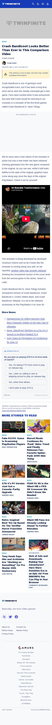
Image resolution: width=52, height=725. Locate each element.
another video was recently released (28, 270)
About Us (6, 627)
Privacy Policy (7, 634)
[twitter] (10, 616)
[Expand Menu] (42, 3)
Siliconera (26, 669)
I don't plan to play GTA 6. (21, 388)
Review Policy (22, 630)
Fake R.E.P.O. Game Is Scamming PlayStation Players (13, 441)
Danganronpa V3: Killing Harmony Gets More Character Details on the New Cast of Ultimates (27, 323)
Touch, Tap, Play (26, 693)
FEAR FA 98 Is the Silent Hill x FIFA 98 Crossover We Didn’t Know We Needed (37, 489)
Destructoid (26, 676)
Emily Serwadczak (9, 447)
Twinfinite (26, 656)
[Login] (47, 3)
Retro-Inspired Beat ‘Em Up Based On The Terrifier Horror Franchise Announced (13, 525)
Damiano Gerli (8, 495)
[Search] (33, 3)
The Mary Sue (26, 690)
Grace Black (32, 462)
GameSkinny (26, 683)
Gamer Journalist (26, 680)
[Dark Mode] (38, 3)
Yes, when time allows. (19, 382)
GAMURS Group (44, 710)
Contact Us (21, 627)
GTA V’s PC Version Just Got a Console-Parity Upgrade (13, 488)
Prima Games (26, 666)
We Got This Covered (26, 673)
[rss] (4, 616)
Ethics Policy (7, 630)
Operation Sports (26, 686)
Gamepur (26, 659)
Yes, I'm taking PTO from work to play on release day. (27, 366)
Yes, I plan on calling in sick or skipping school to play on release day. (27, 375)
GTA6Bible (26, 703)
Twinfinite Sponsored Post (38, 586)
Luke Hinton (7, 574)
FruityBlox (26, 697)
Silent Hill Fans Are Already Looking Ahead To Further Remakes (38, 524)
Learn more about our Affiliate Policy (14, 410)
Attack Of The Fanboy (26, 663)
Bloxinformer (26, 700)
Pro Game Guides (26, 652)
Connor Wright (8, 534)
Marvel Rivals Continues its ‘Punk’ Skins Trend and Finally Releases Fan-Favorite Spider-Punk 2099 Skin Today (38, 448)
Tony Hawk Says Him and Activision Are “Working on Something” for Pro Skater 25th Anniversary (13, 563)
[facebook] (16, 616)
